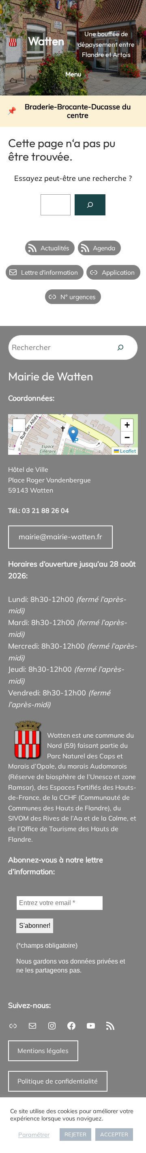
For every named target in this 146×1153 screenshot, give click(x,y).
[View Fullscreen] (19, 425)
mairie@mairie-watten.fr (60, 536)
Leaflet (127, 451)
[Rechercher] (90, 204)
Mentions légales (43, 1051)
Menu (73, 74)
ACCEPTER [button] (114, 1134)
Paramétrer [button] (33, 1134)
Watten (46, 41)
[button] (73, 434)
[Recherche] (120, 347)
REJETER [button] (75, 1134)
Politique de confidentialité (57, 1081)
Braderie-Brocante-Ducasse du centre (78, 111)
